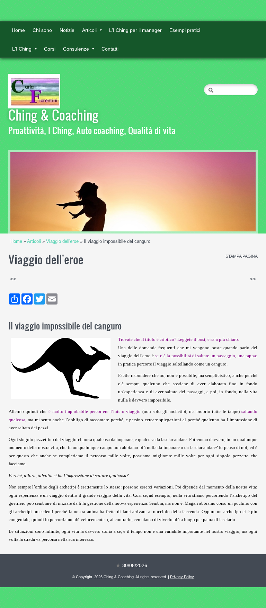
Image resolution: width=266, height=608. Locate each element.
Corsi (49, 49)
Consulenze (76, 49)
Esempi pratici (184, 30)
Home (18, 30)
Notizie (67, 30)
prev (30, 192)
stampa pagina (241, 256)
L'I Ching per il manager (135, 30)
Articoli (89, 30)
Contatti (109, 49)
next (236, 192)
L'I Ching (22, 49)
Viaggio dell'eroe (62, 241)
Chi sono (42, 30)
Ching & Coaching (53, 115)
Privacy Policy (182, 577)
